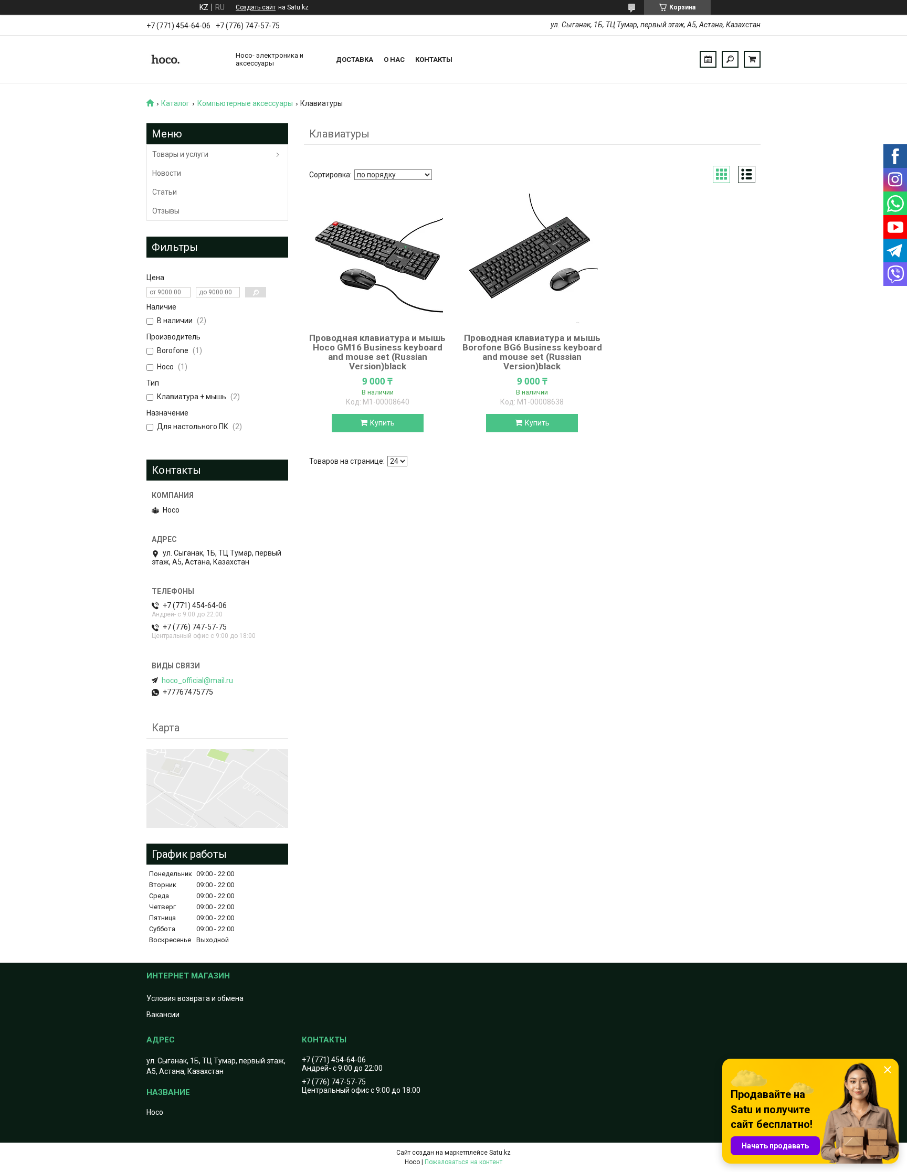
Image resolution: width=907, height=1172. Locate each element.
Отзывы (166, 211)
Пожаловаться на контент (463, 1162)
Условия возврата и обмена (195, 998)
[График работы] (708, 59)
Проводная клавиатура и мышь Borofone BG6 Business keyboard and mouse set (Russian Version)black (532, 352)
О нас (394, 59)
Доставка (354, 59)
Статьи (164, 192)
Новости (166, 173)
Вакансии (163, 1014)
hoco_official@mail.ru (197, 680)
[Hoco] (185, 59)
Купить (382, 423)
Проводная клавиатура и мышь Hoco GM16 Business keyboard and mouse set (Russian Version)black (377, 352)
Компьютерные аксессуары (245, 103)
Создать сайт (256, 7)
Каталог (175, 103)
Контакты (433, 59)
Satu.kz (500, 1152)
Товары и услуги (180, 154)
